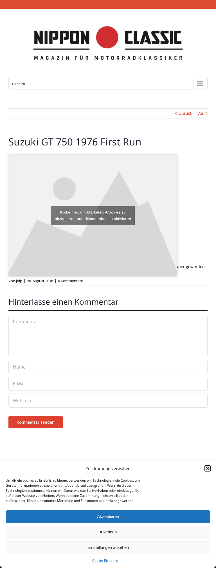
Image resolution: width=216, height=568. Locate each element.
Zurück (185, 113)
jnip (19, 280)
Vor (200, 113)
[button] (207, 468)
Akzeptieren (108, 516)
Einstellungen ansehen (108, 547)
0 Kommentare (70, 280)
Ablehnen (108, 531)
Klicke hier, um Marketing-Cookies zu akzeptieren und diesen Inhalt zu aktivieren (93, 215)
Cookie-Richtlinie (105, 560)
